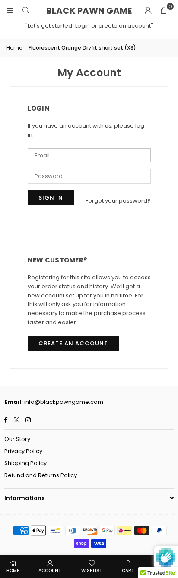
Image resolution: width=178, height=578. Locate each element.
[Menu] (10, 10)
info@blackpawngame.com (63, 402)
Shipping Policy (25, 463)
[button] (164, 11)
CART (128, 570)
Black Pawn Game (89, 10)
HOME (12, 570)
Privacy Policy (23, 451)
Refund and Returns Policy (40, 475)
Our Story (17, 439)
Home (14, 47)
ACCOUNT (49, 570)
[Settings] (148, 11)
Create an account (73, 343)
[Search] (26, 10)
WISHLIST (91, 570)
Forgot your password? (118, 201)
